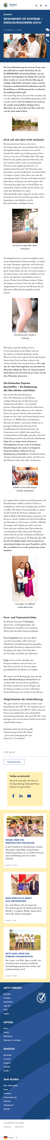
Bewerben (8, 1055)
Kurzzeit (7, 1059)
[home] (10, 4)
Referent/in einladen (12, 1040)
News (6, 1028)
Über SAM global (11, 1085)
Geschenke (8, 1002)
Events (6, 1032)
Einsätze (7, 998)
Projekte (7, 1066)
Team (6, 1089)
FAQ (6, 1009)
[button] (40, 5)
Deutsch (11, 1138)
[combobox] (10, 1137)
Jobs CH (7, 1005)
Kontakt (7, 1109)
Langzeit (7, 1063)
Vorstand (7, 1093)
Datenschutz (19, 1127)
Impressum (7, 1127)
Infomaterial (8, 1105)
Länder (6, 1070)
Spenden (7, 994)
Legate (6, 1013)
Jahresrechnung (10, 1097)
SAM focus (8, 1036)
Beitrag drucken (14, 762)
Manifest (7, 1101)
